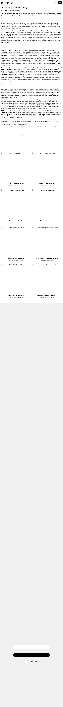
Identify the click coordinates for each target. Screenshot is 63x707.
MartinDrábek (11, 10)
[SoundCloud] (36, 661)
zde (25, 124)
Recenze (17, 10)
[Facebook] (27, 661)
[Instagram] (31, 661)
